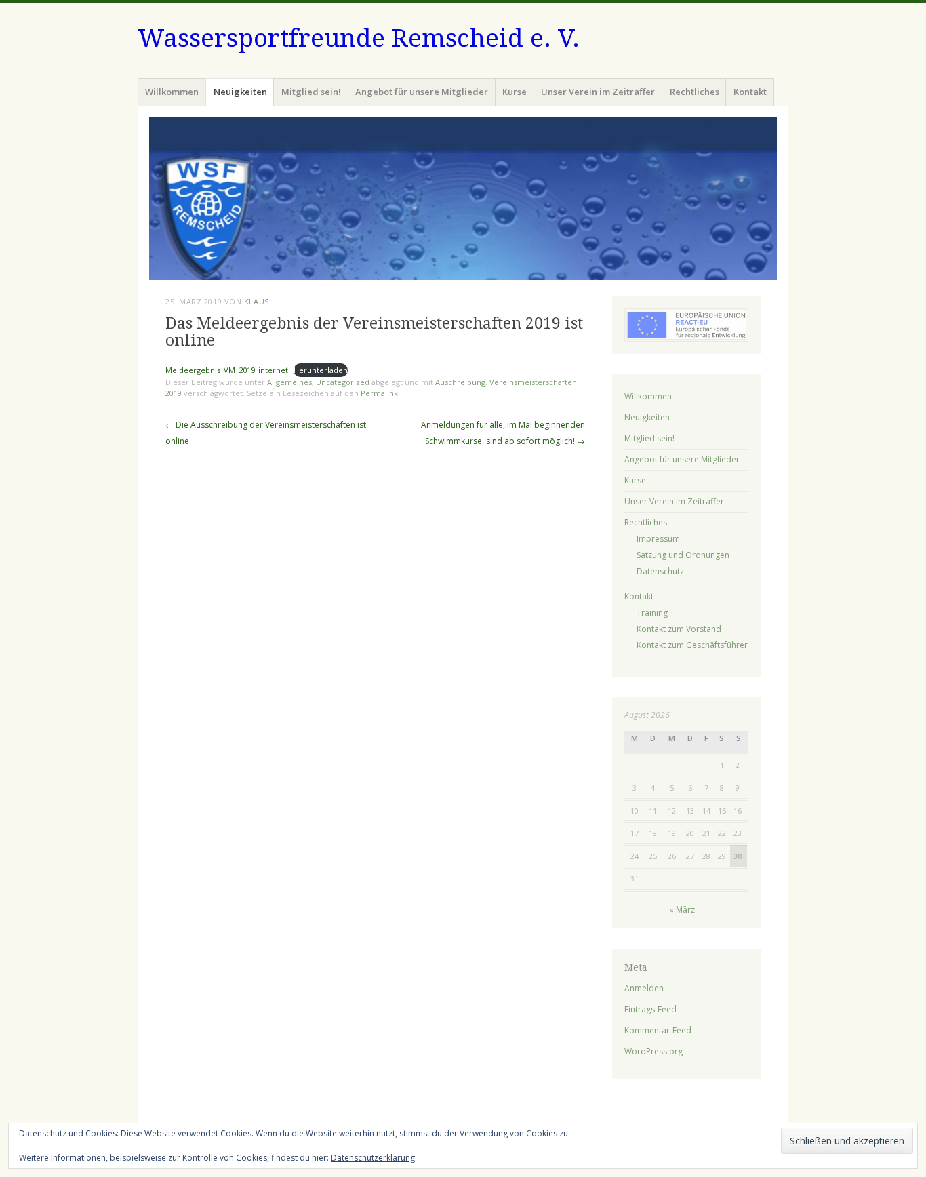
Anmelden (644, 988)
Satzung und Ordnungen (683, 555)
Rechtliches (694, 91)
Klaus (256, 301)
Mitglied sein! (311, 91)
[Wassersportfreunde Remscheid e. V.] (463, 198)
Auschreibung (460, 382)
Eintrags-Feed (650, 1009)
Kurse (514, 91)
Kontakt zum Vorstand (679, 629)
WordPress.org (653, 1051)
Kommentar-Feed (657, 1030)
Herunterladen (321, 370)
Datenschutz (660, 571)
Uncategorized (342, 382)
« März (682, 909)
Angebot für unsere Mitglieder (421, 91)
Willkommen (172, 91)
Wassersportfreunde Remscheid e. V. (359, 38)
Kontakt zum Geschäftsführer (692, 645)
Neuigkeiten (240, 91)
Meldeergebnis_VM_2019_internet (226, 370)
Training (652, 612)
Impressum (658, 538)
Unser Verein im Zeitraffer (598, 91)
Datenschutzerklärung (373, 1157)
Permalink (379, 393)
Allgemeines (289, 382)
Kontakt (750, 91)
